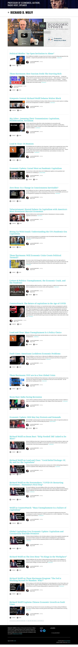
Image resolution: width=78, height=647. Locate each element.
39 (24, 620)
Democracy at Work (17, 633)
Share (20, 65)
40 (26, 620)
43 (32, 620)
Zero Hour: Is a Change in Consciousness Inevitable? (34, 188)
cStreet (68, 642)
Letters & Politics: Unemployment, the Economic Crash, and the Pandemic (38, 282)
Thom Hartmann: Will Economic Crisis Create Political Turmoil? (35, 256)
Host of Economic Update (39, 32)
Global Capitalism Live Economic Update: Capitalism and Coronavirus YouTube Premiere (36, 532)
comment (13, 65)
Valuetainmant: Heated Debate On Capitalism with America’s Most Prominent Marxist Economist (38, 210)
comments (13, 110)
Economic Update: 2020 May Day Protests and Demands (35, 417)
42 (30, 620)
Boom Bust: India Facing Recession (26, 397)
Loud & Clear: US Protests (22, 144)
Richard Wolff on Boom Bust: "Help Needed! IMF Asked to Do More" (38, 438)
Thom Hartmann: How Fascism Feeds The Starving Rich (35, 74)
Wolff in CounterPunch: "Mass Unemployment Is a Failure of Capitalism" (38, 509)
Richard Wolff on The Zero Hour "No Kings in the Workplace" (38, 557)
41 (28, 620)
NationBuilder (67, 640)
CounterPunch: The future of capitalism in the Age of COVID (38, 303)
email (14, 640)
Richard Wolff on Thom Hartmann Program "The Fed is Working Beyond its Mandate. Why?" (35, 579)
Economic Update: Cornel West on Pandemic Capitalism (36, 168)
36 (17, 620)
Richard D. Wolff (21, 12)
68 (41, 620)
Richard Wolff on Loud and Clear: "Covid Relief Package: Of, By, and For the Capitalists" (38, 461)
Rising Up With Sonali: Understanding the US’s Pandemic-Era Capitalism (38, 233)
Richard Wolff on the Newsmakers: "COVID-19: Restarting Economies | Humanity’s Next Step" (36, 484)
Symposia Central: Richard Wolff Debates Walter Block (35, 98)
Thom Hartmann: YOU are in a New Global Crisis (32, 375)
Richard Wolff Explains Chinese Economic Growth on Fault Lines (37, 603)
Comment (30, 179)
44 (34, 620)
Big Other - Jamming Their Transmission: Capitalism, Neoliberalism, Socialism (35, 120)
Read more (59, 57)
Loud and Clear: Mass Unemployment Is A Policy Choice (36, 332)
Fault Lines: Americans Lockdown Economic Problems (35, 354)
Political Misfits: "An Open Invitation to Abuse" (32, 53)
